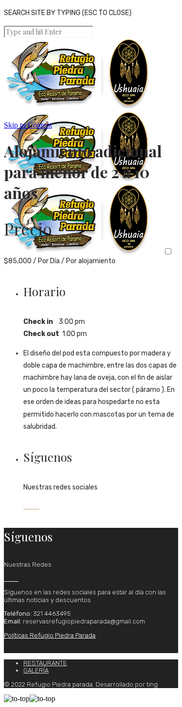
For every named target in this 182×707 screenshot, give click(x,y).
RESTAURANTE (45, 663)
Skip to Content (28, 125)
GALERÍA (36, 670)
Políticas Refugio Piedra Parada (50, 635)
